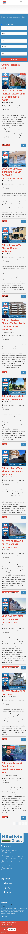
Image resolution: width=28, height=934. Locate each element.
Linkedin (8, 892)
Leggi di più (4, 916)
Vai (23, 145)
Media (21, 929)
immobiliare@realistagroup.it (12, 862)
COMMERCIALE (10, 18)
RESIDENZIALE (17, 18)
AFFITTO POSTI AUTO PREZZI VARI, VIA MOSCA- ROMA (12, 544)
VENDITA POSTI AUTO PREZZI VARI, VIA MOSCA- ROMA (13, 619)
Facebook (9, 884)
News (25, 929)
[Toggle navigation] (21, 2)
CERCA (15, 59)
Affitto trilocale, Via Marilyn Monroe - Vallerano (12, 248)
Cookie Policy (24, 932)
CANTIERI (3, 18)
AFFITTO (4, 24)
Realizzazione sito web (6, 926)
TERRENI (24, 18)
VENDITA (11, 24)
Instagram (9, 888)
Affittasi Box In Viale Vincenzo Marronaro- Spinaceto (12, 471)
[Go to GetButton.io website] (3, 932)
